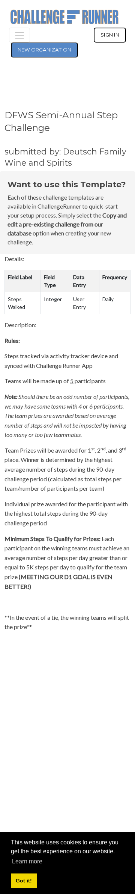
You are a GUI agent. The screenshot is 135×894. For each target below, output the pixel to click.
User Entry (79, 303)
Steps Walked (16, 303)
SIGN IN (109, 35)
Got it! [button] (24, 881)
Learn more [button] (27, 861)
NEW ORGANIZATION (44, 50)
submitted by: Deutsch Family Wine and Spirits (65, 157)
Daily (108, 299)
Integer (53, 299)
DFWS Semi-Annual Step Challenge (61, 121)
